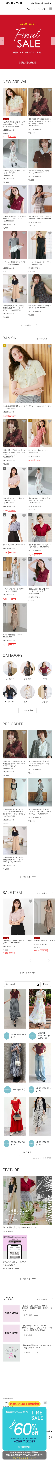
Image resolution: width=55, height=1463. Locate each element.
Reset (46, 984)
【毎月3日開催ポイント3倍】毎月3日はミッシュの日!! (36, 1346)
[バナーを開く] (27, 42)
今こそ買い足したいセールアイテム (20, 1227)
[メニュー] (51, 9)
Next (49, 961)
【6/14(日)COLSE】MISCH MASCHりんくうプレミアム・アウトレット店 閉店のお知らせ (37, 1327)
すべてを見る (26, 325)
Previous (30, 961)
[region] (27, 42)
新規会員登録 (8, 1398)
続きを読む (28, 1315)
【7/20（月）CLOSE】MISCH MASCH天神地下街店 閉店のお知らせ (37, 1308)
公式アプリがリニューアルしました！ (14, 1263)
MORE (27, 1152)
